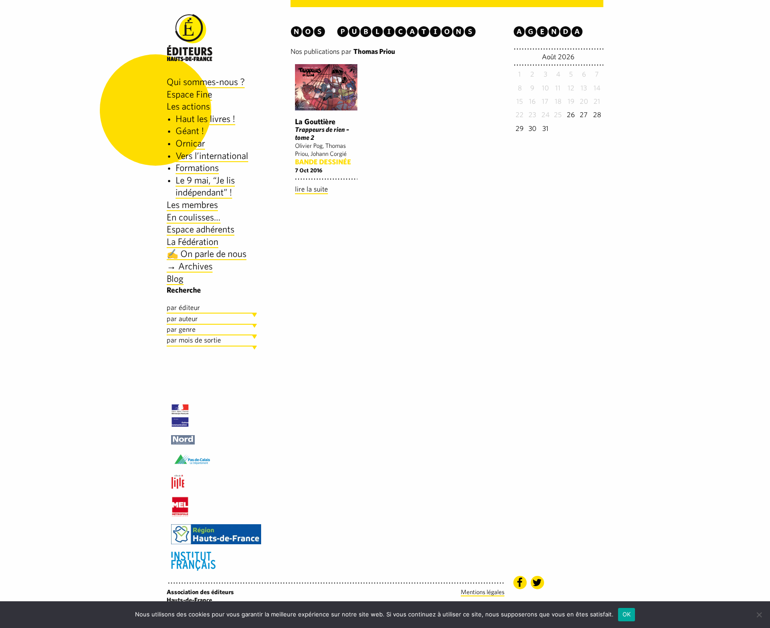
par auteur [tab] (182, 318)
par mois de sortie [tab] (194, 340)
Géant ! (190, 130)
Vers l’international (212, 155)
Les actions (188, 106)
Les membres (192, 204)
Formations (197, 167)
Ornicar (190, 143)
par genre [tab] (181, 329)
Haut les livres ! (205, 118)
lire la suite (311, 189)
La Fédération (192, 241)
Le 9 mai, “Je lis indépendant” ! (205, 186)
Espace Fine (189, 94)
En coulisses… (194, 217)
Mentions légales (482, 591)
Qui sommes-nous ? (206, 81)
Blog (175, 278)
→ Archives (190, 266)
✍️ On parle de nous (206, 253)
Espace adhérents (200, 229)
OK (627, 614)
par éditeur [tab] (183, 307)
